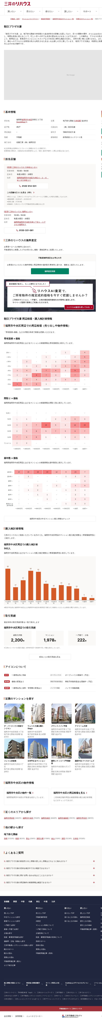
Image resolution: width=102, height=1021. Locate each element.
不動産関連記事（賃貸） (89, 929)
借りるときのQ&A (71, 921)
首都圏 (6, 901)
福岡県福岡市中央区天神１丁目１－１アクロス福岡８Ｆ (30, 223)
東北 (38, 901)
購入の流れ (8, 953)
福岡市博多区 (9, 818)
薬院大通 (40, 838)
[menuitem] (13, 11)
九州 (53, 901)
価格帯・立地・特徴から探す (14, 941)
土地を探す (8, 933)
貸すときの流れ (86, 921)
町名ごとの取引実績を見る (49, 657)
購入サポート (9, 949)
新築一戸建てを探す (11, 929)
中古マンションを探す (12, 917)
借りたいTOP (69, 913)
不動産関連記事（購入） (13, 961)
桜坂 (17, 838)
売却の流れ (40, 945)
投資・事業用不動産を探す (14, 937)
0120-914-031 (29, 186)
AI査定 (38, 921)
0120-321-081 (26, 230)
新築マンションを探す (12, 921)
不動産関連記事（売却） (45, 953)
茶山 (27, 838)
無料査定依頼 (85, 917)
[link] (14, 721)
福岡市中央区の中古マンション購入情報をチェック (50, 519)
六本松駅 (77, 121)
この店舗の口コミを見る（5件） (19, 192)
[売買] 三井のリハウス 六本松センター (22, 167)
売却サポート (41, 941)
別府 (5, 838)
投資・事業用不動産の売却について (49, 937)
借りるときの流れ (70, 917)
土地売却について (42, 933)
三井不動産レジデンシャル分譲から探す (18, 945)
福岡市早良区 (81, 818)
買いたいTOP (9, 913)
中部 (23, 901)
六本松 (75, 838)
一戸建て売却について (44, 929)
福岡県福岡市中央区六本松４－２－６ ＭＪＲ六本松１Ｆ (33, 179)
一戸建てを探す (9, 925)
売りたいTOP (41, 913)
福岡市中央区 (27, 120)
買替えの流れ (9, 957)
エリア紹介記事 (9, 965)
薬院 (63, 838)
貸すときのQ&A (86, 925)
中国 (45, 901)
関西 (15, 901)
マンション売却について (45, 925)
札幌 (30, 901)
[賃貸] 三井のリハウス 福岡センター (18, 211)
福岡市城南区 (63, 818)
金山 (53, 838)
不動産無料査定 (41, 917)
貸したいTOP (85, 913)
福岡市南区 (45, 818)
